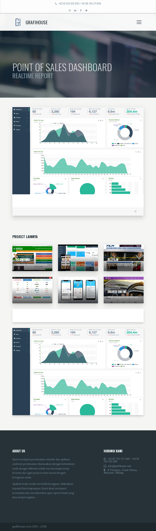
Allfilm (112, 259)
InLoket (21, 291)
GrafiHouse (37, 22)
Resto (66, 259)
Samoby (67, 291)
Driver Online (117, 291)
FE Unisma (23, 259)
